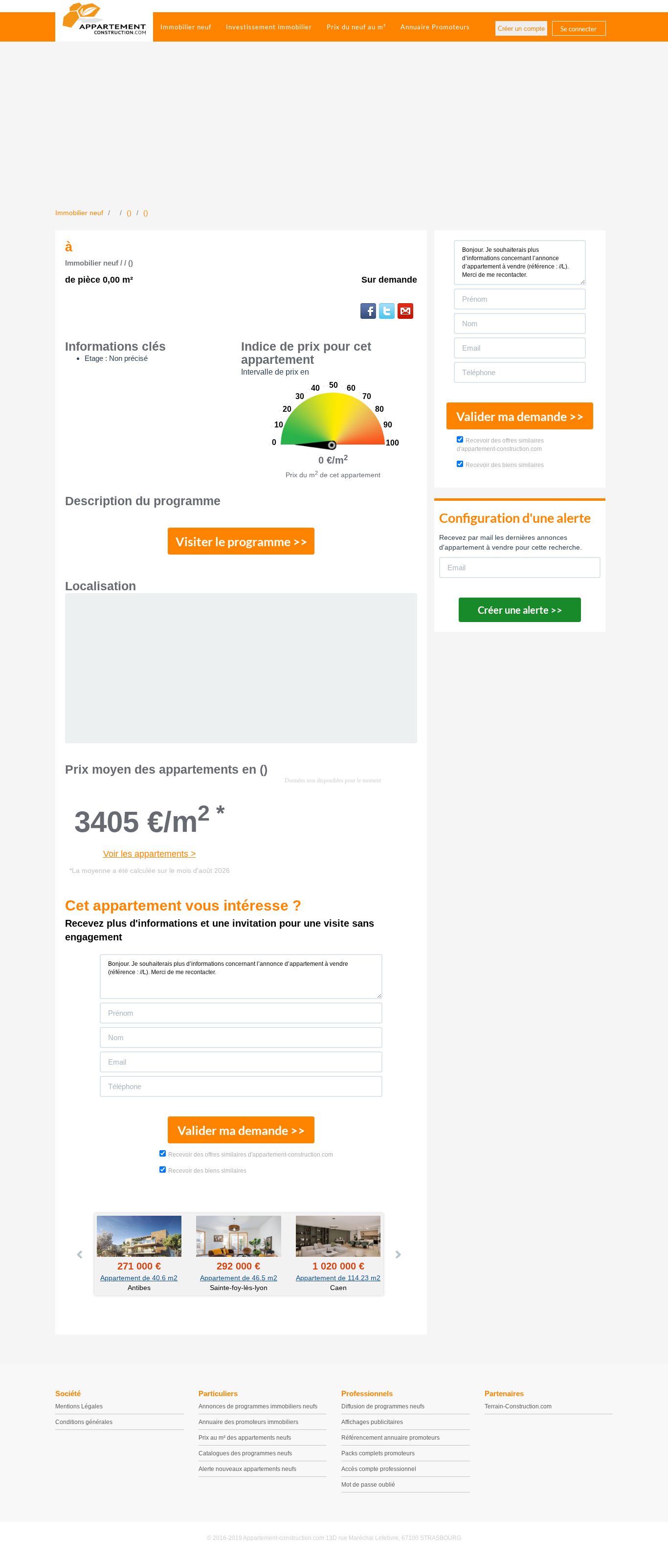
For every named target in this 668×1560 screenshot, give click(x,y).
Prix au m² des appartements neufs (245, 1437)
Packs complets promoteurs (378, 1453)
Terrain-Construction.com (518, 1406)
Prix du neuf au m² (356, 27)
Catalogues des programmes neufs (245, 1453)
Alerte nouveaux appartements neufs (247, 1469)
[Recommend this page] (405, 311)
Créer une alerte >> (520, 610)
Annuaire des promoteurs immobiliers (248, 1422)
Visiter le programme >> (242, 541)
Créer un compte (521, 28)
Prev (80, 1254)
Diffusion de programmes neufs (382, 1406)
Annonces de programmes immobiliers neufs (258, 1406)
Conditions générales (83, 1422)
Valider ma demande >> (241, 1130)
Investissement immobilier (269, 27)
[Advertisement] (334, 134)
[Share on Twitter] (387, 311)
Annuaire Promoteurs (435, 27)
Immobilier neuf (185, 27)
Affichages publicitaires (372, 1422)
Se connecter (578, 29)
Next (397, 1254)
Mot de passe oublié (368, 1484)
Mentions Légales (79, 1406)
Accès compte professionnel (378, 1469)
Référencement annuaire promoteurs (390, 1437)
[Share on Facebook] (368, 311)
